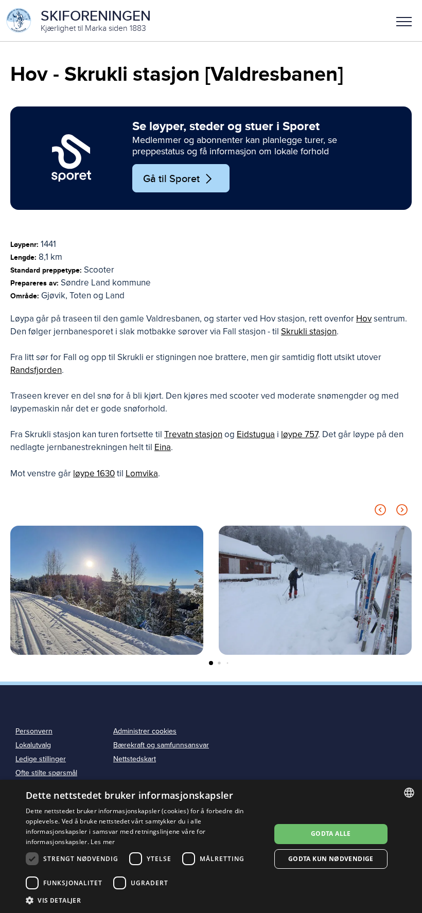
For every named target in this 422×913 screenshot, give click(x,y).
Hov (364, 318)
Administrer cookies (145, 731)
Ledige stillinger (40, 759)
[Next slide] (402, 512)
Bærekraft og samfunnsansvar (161, 745)
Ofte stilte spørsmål (46, 772)
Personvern (33, 731)
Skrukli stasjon (309, 331)
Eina (162, 447)
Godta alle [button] (331, 833)
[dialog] (211, 846)
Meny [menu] (404, 20)
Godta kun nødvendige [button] (331, 858)
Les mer (103, 841)
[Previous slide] (380, 512)
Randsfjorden (36, 370)
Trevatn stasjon (193, 434)
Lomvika (142, 473)
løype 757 (299, 434)
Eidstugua (256, 434)
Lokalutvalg (33, 745)
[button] (404, 20)
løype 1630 (94, 473)
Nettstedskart (134, 759)
